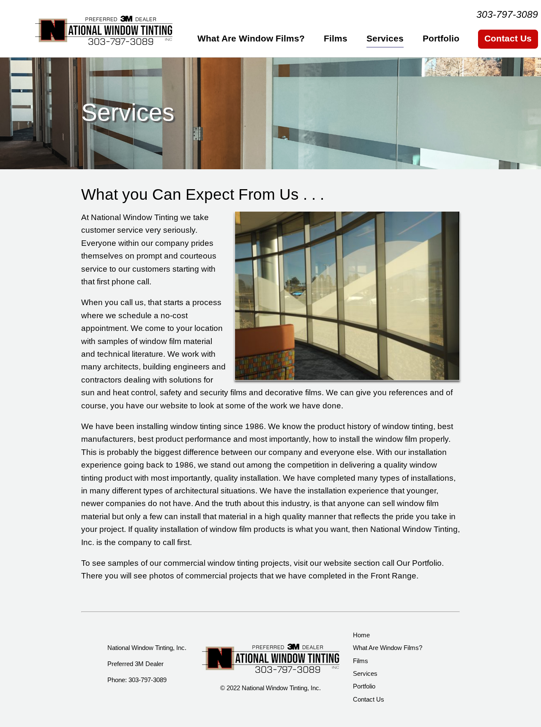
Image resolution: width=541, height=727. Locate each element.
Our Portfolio (419, 563)
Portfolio (441, 38)
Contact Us (508, 38)
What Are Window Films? (251, 38)
